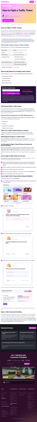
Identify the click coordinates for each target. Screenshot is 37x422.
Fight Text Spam (4, 403)
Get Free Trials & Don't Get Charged (4, 415)
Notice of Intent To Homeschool (31, 407)
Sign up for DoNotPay (11, 93)
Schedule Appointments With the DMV (31, 396)
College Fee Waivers (13, 397)
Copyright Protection (22, 393)
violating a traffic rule (28, 30)
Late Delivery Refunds (13, 409)
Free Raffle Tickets (13, 393)
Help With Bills (12, 396)
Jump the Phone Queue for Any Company (14, 407)
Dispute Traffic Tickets (6, 5)
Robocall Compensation (5, 404)
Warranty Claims (4, 416)
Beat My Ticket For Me (8, 20)
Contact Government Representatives (31, 404)
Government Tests (30, 398)
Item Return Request (13, 410)
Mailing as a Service (31, 393)
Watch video (5, 377)
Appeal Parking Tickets (22, 392)
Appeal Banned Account (14, 414)
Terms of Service (4, 392)
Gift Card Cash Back (13, 392)
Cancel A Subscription (13, 411)
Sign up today (27, 363)
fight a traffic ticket (24, 33)
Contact (2, 396)
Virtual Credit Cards (4, 413)
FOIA (28, 400)
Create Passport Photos (31, 405)
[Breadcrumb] (1, 24)
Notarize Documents (31, 399)
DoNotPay (5, 2)
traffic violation (11, 73)
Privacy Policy (26, 95)
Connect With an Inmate (31, 392)
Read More (3, 338)
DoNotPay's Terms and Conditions (18, 95)
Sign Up (32, 1)
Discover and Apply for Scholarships (13, 399)
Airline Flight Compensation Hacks (4, 411)
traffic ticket (8, 33)
